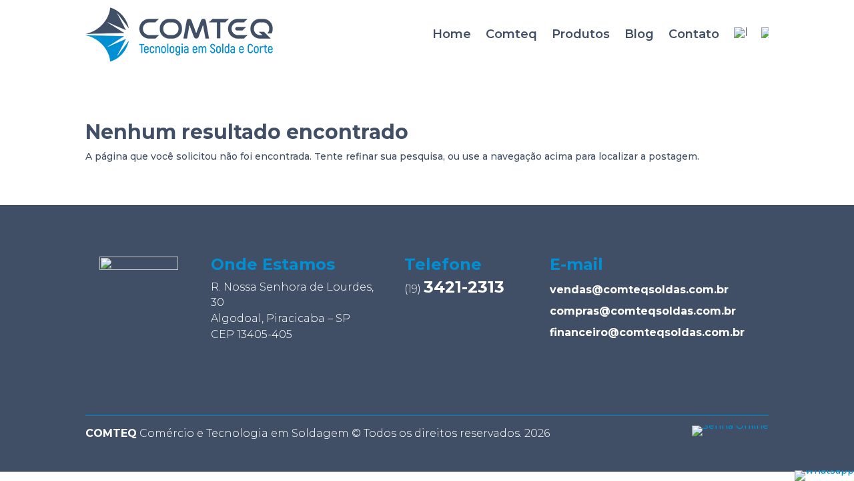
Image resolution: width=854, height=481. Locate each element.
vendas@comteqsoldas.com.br (639, 289)
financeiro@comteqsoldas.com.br (647, 332)
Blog (639, 34)
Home (451, 34)
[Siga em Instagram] (120, 376)
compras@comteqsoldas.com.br (643, 311)
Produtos (581, 34)
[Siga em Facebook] (156, 376)
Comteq (511, 34)
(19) (454, 289)
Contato (694, 34)
